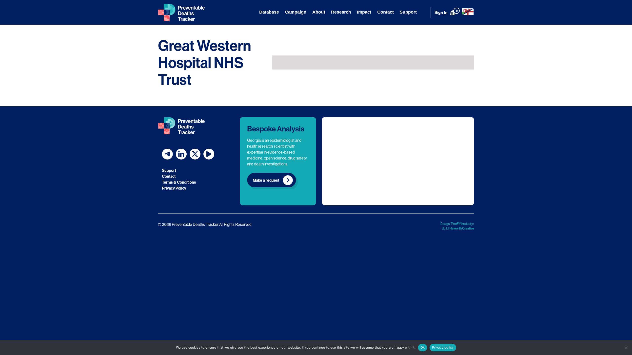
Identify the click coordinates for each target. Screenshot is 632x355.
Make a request (266, 180)
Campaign (295, 12)
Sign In (441, 12)
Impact (364, 12)
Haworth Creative (462, 228)
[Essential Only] (625, 347)
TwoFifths (458, 224)
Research (341, 12)
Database (269, 12)
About (318, 12)
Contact (385, 12)
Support (408, 12)
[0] (452, 12)
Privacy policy (443, 347)
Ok (422, 347)
